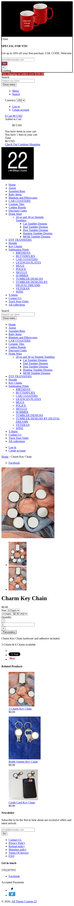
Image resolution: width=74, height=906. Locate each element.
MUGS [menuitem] (20, 265)
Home (4, 456)
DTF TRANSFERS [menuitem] (20, 239)
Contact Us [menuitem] (15, 298)
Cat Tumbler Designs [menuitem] (35, 223)
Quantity (6, 617)
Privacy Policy (17, 843)
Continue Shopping (29, 144)
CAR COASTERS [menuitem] (20, 200)
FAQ (11, 856)
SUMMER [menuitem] (22, 275)
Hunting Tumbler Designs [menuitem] (37, 233)
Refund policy (17, 846)
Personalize (9, 632)
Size (4, 610)
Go (4, 63)
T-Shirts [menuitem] (13, 294)
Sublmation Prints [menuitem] (19, 249)
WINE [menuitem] (19, 291)
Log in (16, 106)
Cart (13, 115)
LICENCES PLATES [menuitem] (28, 262)
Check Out (11, 144)
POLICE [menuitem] (21, 269)
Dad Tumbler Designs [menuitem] (35, 226)
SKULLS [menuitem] (21, 272)
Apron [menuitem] (12, 187)
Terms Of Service (19, 852)
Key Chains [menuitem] (15, 246)
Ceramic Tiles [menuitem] (16, 204)
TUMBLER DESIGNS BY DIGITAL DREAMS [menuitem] (32, 283)
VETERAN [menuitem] (23, 288)
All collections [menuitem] (17, 304)
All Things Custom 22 (24, 901)
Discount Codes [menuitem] (18, 210)
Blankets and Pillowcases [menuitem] (23, 197)
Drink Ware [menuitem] (15, 213)
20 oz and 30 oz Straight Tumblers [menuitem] (35, 356)
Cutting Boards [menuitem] (17, 207)
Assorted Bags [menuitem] (17, 191)
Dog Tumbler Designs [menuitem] (35, 230)
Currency (10, 100)
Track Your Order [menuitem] (19, 301)
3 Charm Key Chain (20, 708)
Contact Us (15, 839)
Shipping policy (18, 849)
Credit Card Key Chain (22, 802)
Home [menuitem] (12, 184)
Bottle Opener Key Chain (23, 761)
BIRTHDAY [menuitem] (23, 252)
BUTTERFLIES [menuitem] (25, 256)
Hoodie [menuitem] (13, 243)
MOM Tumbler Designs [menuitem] (36, 236)
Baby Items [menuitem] (15, 194)
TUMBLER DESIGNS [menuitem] (29, 278)
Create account (20, 109)
